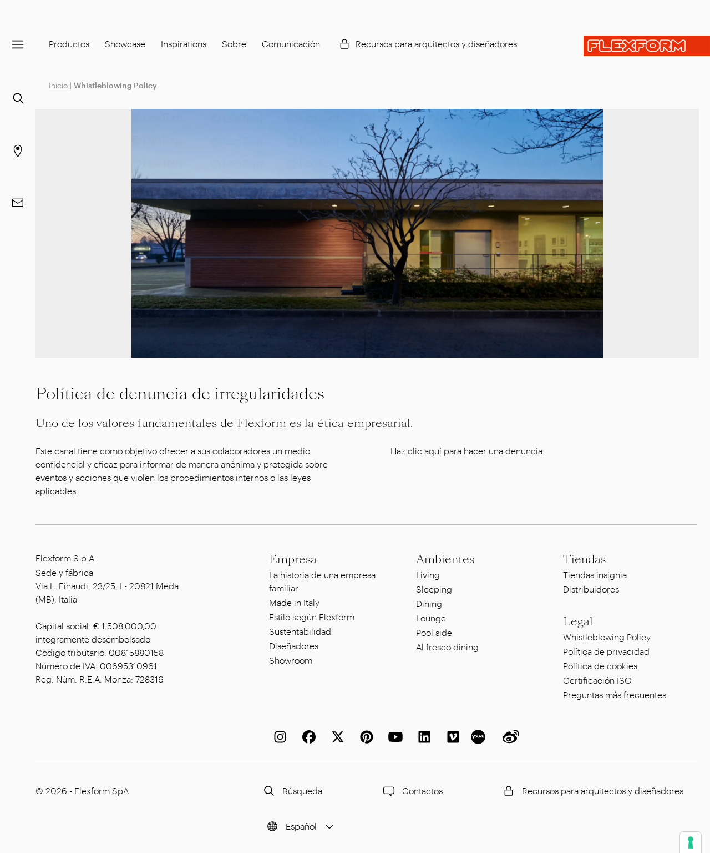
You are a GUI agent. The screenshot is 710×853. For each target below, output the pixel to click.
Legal (578, 621)
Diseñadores (293, 645)
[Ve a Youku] (480, 737)
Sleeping (434, 589)
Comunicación (291, 43)
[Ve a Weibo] (509, 737)
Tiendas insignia (595, 574)
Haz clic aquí (416, 450)
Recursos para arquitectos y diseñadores (436, 43)
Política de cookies (600, 665)
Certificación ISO (597, 680)
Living (428, 574)
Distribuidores (591, 589)
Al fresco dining (447, 646)
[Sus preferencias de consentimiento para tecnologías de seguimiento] (690, 842)
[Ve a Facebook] (307, 737)
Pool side (434, 632)
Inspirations (183, 43)
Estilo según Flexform (311, 616)
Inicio (58, 85)
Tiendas (584, 559)
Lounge (431, 618)
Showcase (125, 43)
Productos (69, 43)
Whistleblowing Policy (607, 636)
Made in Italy (294, 602)
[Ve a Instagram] (278, 737)
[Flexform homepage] (647, 46)
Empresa (293, 559)
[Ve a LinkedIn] (422, 737)
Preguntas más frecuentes (614, 694)
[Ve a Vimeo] (451, 737)
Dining (429, 603)
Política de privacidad (606, 651)
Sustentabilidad (300, 631)
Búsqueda (302, 790)
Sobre (234, 43)
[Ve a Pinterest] (364, 737)
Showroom (290, 660)
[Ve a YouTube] (393, 737)
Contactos (422, 790)
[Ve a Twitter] (335, 737)
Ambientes (445, 559)
